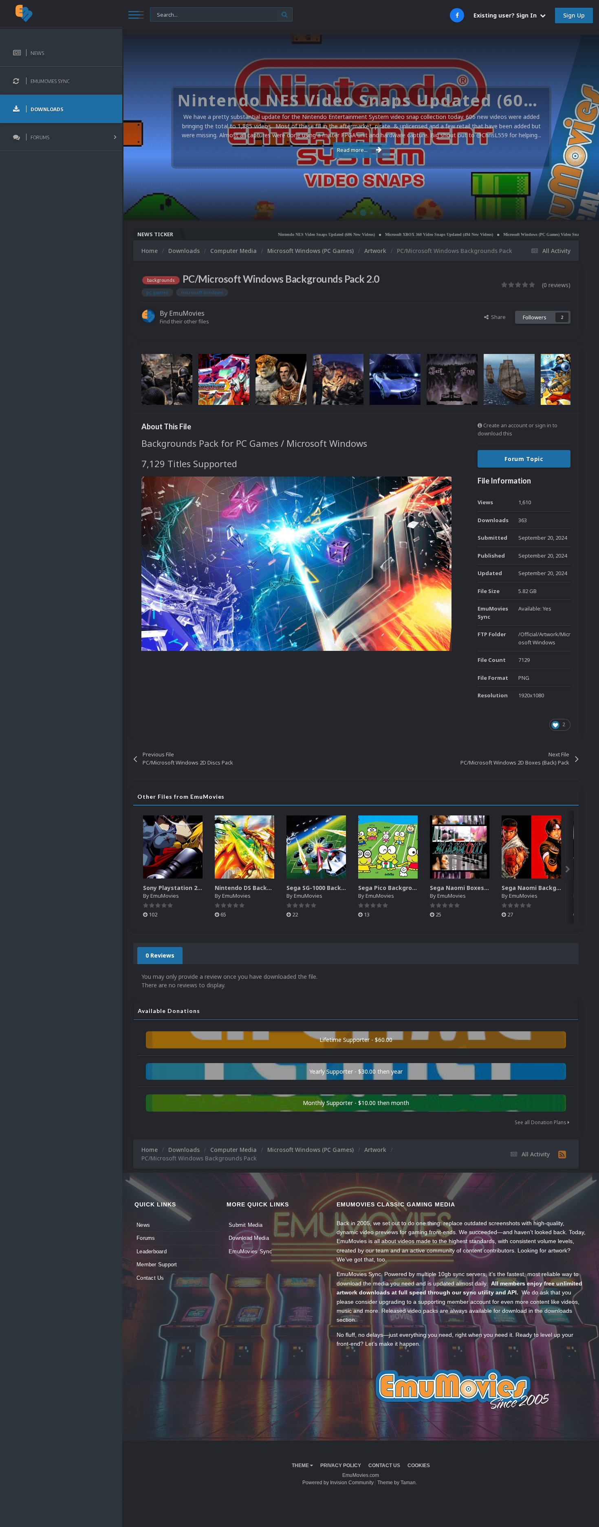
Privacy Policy (340, 1465)
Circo (584, 210)
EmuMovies (187, 313)
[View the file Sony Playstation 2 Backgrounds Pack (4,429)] (173, 847)
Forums (146, 1238)
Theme (301, 1465)
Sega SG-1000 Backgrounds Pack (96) (340, 888)
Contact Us (150, 1278)
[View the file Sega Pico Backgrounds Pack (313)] (388, 847)
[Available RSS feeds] (562, 1154)
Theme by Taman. (397, 1482)
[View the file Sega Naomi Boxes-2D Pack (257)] (459, 847)
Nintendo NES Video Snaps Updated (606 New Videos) (272, 234)
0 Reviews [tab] (159, 955)
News (143, 1225)
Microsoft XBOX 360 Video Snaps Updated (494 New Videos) (385, 234)
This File (164, 14)
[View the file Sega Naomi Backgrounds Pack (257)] (531, 847)
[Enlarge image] (296, 563)
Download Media (249, 1238)
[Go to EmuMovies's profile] (148, 316)
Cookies (418, 1465)
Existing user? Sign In (506, 15)
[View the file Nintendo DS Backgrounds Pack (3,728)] (244, 847)
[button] (571, 127)
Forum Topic (524, 459)
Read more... (352, 150)
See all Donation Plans (541, 1122)
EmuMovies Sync (250, 1251)
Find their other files (184, 321)
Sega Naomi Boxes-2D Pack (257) (478, 888)
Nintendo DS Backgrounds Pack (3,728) (271, 888)
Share (497, 317)
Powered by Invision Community (338, 1482)
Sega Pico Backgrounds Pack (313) (408, 888)
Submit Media (245, 1225)
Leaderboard (152, 1251)
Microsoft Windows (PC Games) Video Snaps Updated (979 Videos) (508, 234)
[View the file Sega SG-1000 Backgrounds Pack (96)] (316, 847)
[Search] (284, 14)
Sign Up (574, 15)
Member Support (157, 1264)
